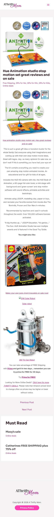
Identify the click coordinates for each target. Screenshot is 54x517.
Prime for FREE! (29, 377)
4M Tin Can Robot (27, 360)
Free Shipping (9, 83)
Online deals (8, 86)
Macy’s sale (13, 431)
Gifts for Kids (44, 83)
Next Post (27, 409)
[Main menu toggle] (48, 5)
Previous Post (27, 402)
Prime (10, 368)
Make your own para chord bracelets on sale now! (27, 293)
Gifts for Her (21, 83)
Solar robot (27, 304)
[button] (27, 507)
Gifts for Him (32, 83)
